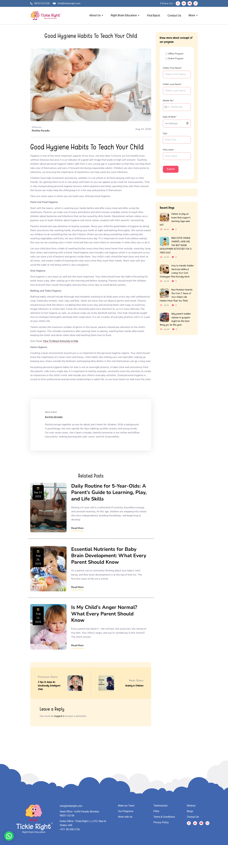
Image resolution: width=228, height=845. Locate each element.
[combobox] (166, 107)
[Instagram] (195, 3)
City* (165, 133)
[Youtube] (190, 3)
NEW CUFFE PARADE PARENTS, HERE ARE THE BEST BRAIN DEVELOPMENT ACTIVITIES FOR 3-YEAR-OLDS (176, 245)
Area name (168, 149)
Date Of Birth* (169, 117)
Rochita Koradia (41, 130)
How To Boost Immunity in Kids (60, 341)
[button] (9, 836)
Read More (77, 528)
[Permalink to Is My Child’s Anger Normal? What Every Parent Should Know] (48, 626)
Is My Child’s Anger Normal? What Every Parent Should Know (104, 613)
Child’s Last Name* (172, 84)
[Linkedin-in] (184, 3)
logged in (59, 716)
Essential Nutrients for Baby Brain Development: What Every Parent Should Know (108, 555)
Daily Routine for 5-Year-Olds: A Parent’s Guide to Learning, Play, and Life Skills (109, 492)
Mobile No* (168, 100)
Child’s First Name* (172, 68)
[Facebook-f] (178, 3)
